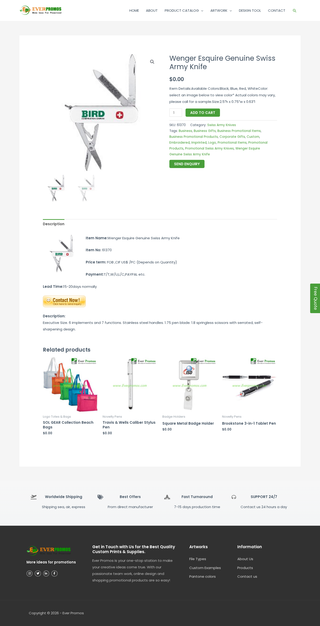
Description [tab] (53, 223)
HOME (134, 10)
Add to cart (202, 112)
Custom (253, 137)
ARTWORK (218, 10)
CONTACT (276, 10)
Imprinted (199, 142)
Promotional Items (232, 142)
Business (185, 131)
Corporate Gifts (232, 137)
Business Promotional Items (239, 131)
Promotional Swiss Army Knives (209, 148)
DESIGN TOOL (250, 10)
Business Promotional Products (193, 137)
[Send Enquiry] (64, 301)
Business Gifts (205, 131)
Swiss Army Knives (221, 125)
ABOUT (152, 10)
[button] (294, 10)
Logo (212, 142)
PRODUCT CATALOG (182, 10)
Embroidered (179, 142)
